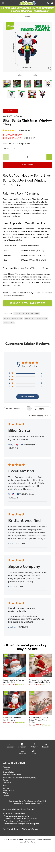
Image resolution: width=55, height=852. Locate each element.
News (5, 785)
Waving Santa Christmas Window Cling (13, 681)
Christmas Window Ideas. (13, 295)
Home (27, 17)
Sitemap (6, 796)
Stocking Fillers (9, 323)
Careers (6, 788)
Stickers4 (13, 840)
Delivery (6, 769)
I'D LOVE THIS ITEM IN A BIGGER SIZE (27, 303)
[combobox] (40, 415)
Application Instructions (12, 775)
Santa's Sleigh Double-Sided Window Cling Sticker (39, 719)
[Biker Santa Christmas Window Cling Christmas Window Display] (27, 47)
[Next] (35, 76)
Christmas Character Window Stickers (27, 313)
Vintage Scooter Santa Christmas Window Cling (39, 681)
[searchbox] (15, 408)
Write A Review (27, 396)
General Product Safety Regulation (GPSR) (19, 777)
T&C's (5, 793)
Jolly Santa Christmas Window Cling (12, 718)
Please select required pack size (16, 143)
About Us (6, 767)
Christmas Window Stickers (13, 318)
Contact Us (7, 783)
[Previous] (20, 76)
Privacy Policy (8, 790)
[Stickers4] (27, 3)
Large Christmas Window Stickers (36, 318)
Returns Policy (8, 772)
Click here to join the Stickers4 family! (27, 803)
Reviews (6, 780)
